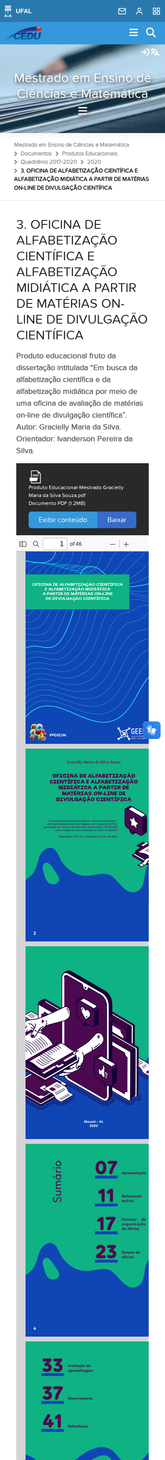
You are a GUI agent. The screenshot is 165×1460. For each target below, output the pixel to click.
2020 (94, 162)
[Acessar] (145, 52)
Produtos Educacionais (89, 153)
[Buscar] (151, 33)
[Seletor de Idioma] (155, 52)
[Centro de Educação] (23, 33)
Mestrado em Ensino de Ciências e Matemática (82, 86)
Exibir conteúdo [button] (63, 520)
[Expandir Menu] (134, 33)
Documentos (36, 153)
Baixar (116, 520)
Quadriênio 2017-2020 (49, 162)
